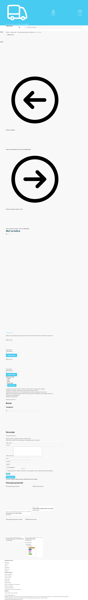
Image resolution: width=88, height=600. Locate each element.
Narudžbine (7, 567)
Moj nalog (53, 15)
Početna (7, 32)
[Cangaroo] (9, 282)
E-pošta (8, 461)
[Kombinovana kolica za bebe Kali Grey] (14, 527)
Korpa (6, 565)
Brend (8, 381)
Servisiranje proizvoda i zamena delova (13, 589)
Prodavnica (7, 569)
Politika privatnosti (8, 574)
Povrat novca (7, 579)
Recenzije (10, 383)
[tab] (35, 378)
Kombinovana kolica (17, 537)
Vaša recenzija (9, 455)
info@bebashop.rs (11, 595)
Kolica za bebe (14, 32)
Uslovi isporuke (8, 577)
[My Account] (19, 27)
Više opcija (29, 542)
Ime (7, 458)
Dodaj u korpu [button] (18, 517)
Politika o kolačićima (9, 586)
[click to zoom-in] (35, 50)
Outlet (41, 537)
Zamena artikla (8, 582)
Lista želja (80, 15)
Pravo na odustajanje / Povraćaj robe (12, 584)
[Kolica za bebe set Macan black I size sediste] (43, 496)
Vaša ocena (9, 443)
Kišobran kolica (35, 537)
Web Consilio (19, 599)
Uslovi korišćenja (8, 575)
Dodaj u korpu (11, 355)
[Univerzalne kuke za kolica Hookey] (18, 498)
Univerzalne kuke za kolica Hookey (14, 513)
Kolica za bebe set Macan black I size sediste (43, 508)
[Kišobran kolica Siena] (34, 527)
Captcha (8, 464)
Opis (8, 380)
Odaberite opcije (33, 556)
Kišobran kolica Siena (30, 538)
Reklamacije (7, 580)
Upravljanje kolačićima (9, 587)
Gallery (9, 378)
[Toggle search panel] (20, 27)
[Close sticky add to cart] (6, 338)
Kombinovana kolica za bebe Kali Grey (14, 538)
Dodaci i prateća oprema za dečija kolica (26, 32)
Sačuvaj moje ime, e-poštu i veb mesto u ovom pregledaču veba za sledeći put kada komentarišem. (30, 470)
